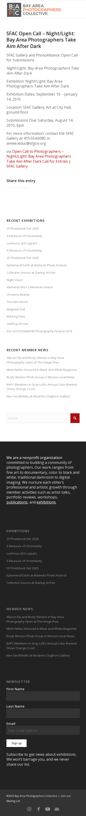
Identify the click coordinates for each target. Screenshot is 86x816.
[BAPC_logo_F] (33, 9)
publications (17, 502)
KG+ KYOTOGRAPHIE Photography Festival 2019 (39, 331)
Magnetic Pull (16, 309)
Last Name (15, 706)
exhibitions (46, 502)
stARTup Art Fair (17, 324)
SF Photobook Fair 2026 (23, 228)
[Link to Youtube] (47, 809)
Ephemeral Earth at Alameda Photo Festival (37, 265)
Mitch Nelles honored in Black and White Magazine (42, 370)
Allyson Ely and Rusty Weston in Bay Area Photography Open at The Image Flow (35, 360)
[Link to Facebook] (38, 809)
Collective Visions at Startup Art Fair (31, 272)
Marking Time (16, 316)
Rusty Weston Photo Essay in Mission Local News (41, 377)
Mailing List (13, 801)
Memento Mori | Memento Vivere (30, 287)
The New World (17, 302)
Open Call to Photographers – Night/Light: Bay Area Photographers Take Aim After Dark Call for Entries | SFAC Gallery (38, 159)
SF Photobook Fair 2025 (23, 258)
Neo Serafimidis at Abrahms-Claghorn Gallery (38, 396)
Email (10, 723)
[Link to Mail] (56, 809)
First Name (15, 689)
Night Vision (15, 280)
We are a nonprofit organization (34, 457)
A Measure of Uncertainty (24, 236)
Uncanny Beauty (18, 294)
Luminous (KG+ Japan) (22, 243)
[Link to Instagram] (29, 809)
